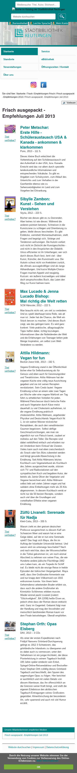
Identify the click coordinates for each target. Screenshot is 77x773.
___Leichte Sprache (40, 23)
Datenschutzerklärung (57, 747)
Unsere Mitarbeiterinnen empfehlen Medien (25, 730)
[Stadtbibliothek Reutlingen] (38, 32)
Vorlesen (71, 102)
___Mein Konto (60, 23)
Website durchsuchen (19, 747)
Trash (30, 93)
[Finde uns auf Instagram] (34, 87)
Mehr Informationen (47, 760)
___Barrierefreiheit (18, 23)
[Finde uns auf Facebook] (44, 87)
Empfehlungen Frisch (44, 93)
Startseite (20, 93)
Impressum (38, 747)
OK (38, 767)
